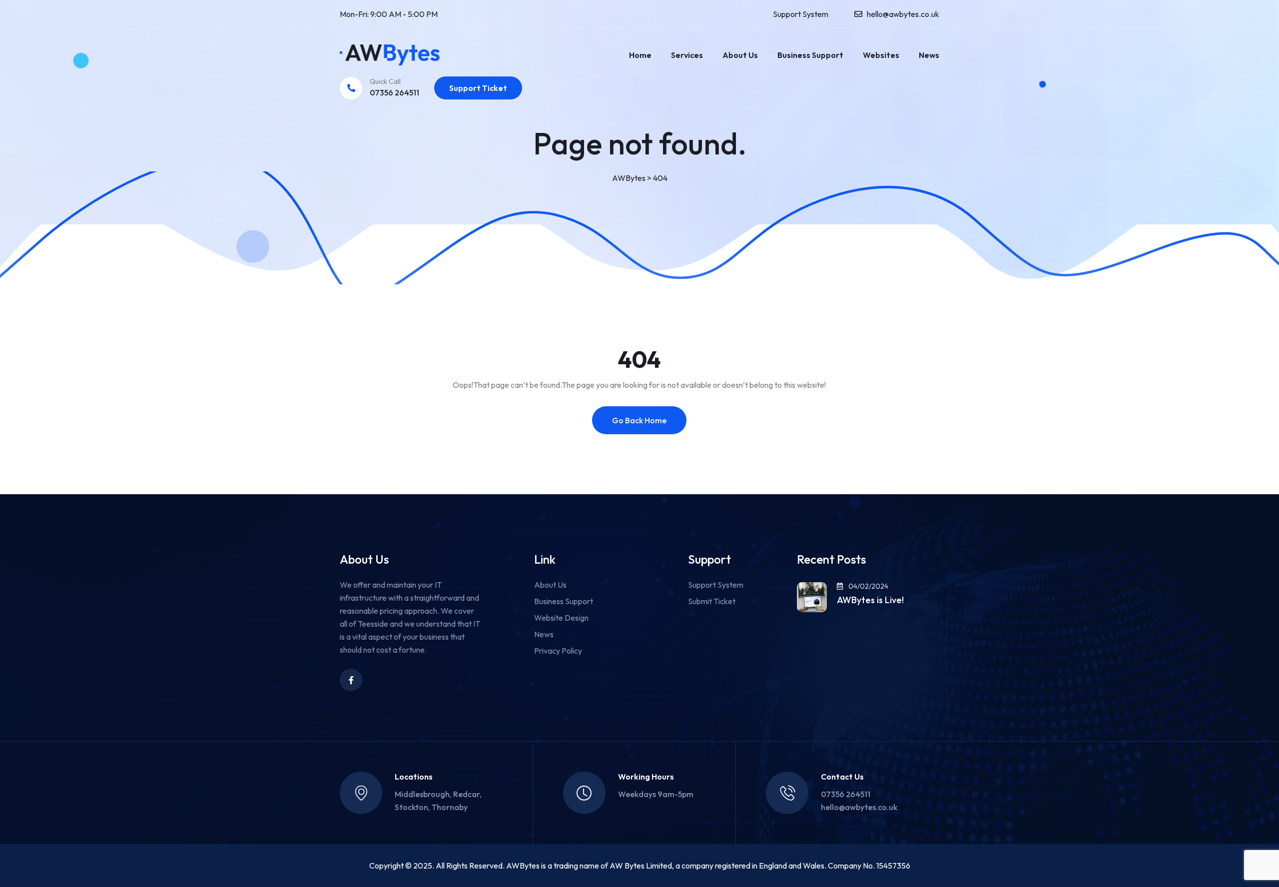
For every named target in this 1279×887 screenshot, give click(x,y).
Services (687, 55)
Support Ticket (478, 88)
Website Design (561, 618)
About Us (740, 55)
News (929, 55)
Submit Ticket (711, 601)
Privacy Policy (558, 651)
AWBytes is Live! (870, 600)
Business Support (810, 55)
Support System (800, 14)
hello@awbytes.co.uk (903, 14)
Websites (881, 55)
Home (640, 55)
